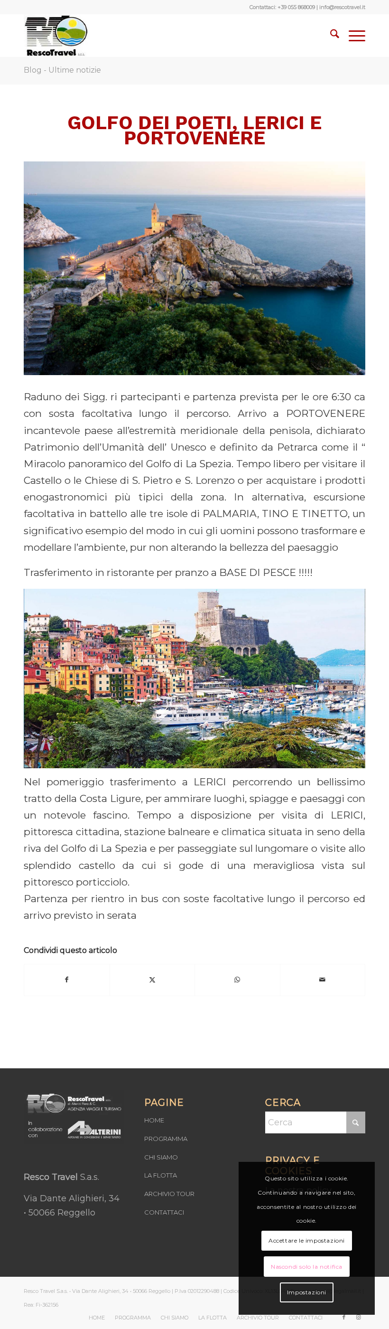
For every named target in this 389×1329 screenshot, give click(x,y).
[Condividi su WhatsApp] (237, 979)
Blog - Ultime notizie (62, 70)
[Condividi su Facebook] (67, 979)
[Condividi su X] (152, 979)
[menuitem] (330, 35)
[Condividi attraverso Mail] (322, 979)
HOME (154, 1120)
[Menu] (352, 35)
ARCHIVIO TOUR (169, 1193)
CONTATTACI (164, 1212)
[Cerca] (330, 35)
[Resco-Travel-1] (57, 35)
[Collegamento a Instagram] (358, 1317)
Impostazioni (306, 1292)
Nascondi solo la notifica (307, 1266)
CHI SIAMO (161, 1157)
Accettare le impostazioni (307, 1240)
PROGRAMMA (165, 1138)
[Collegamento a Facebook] (344, 1317)
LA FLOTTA (160, 1175)
